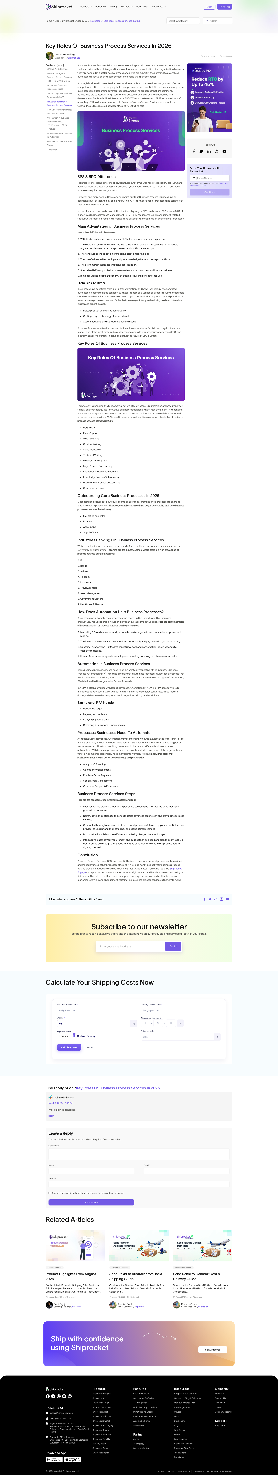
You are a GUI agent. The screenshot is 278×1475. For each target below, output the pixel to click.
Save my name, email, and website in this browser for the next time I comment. (88, 1193)
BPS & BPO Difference (57, 69)
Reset (90, 1047)
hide (60, 65)
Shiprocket (74, 57)
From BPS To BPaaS (61, 80)
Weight (61, 1018)
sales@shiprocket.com (60, 1418)
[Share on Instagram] (221, 899)
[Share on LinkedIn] (216, 899)
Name (52, 1165)
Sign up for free (212, 1349)
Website (52, 1178)
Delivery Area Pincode (151, 1004)
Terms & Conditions (198, 185)
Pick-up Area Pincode (67, 1004)
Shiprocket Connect (120, 1267)
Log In (209, 6)
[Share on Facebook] (204, 899)
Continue (209, 192)
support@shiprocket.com (61, 1413)
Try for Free (225, 6)
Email (147, 1165)
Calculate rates (69, 1047)
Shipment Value (148, 1031)
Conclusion (52, 149)
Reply (51, 1115)
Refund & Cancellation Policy (219, 1471)
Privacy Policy (223, 183)
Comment (54, 1145)
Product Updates (54, 1267)
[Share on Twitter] (210, 899)
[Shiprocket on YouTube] (227, 899)
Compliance (198, 1471)
